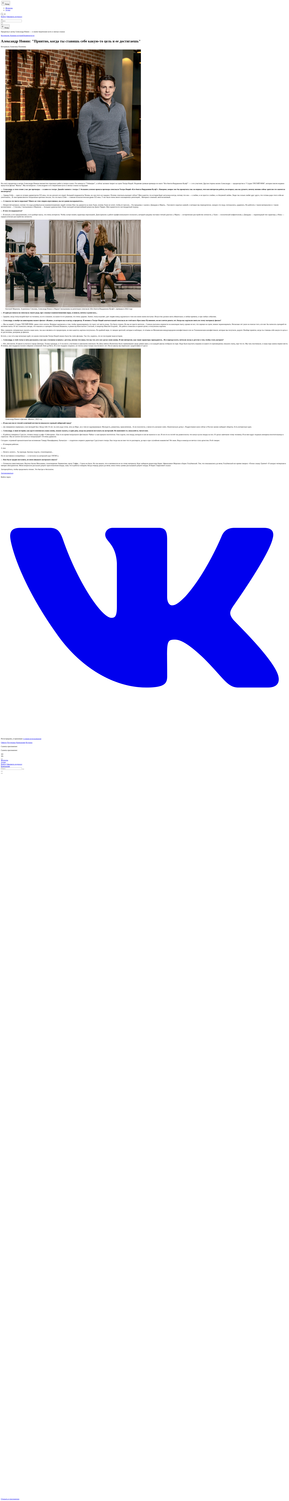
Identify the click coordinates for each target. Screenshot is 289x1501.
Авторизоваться (7, 473)
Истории (29, 743)
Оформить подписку (14, 17)
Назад (6, 4)
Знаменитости (28, 35)
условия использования (32, 739)
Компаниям (20, 743)
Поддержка (11, 743)
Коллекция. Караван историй (12, 35)
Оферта (4, 743)
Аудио (7, 10)
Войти (3, 17)
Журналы (9, 8)
